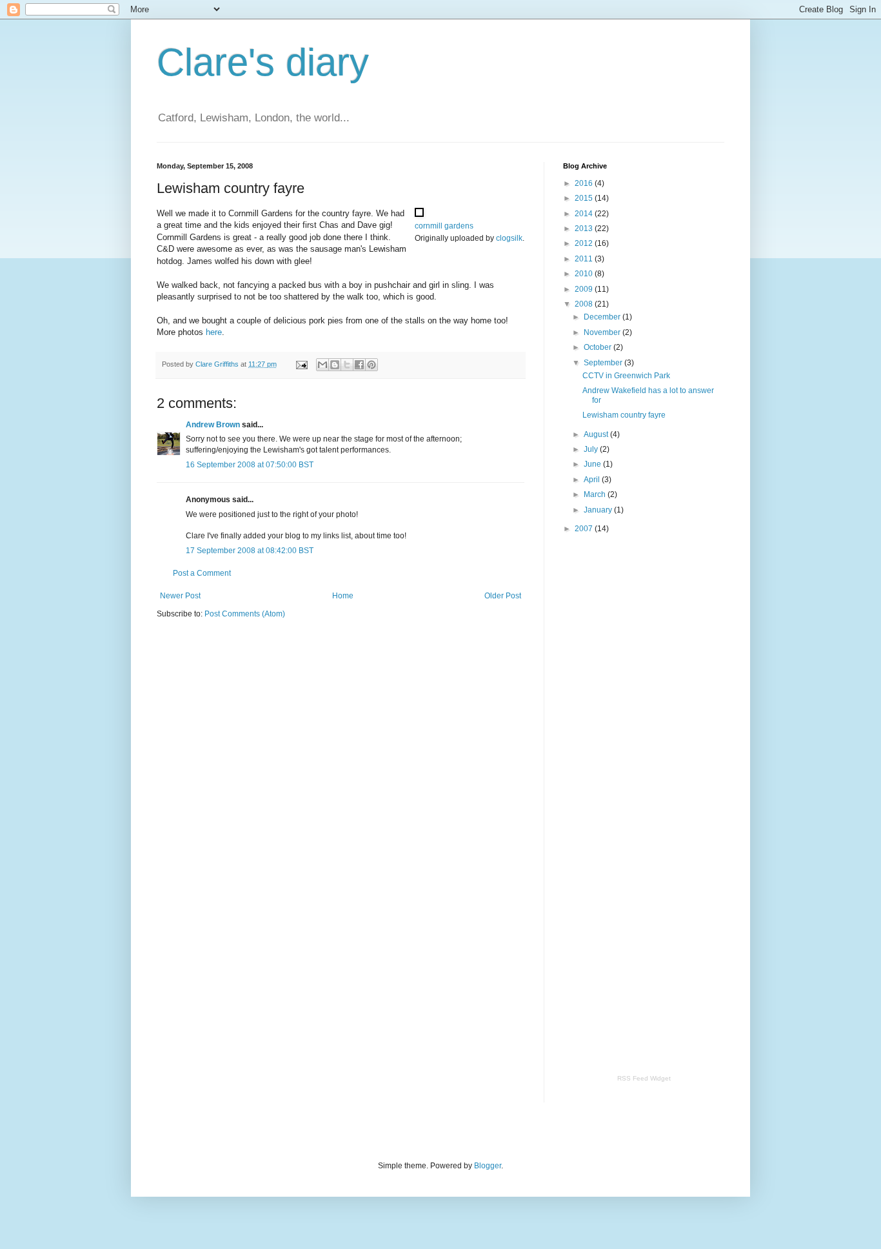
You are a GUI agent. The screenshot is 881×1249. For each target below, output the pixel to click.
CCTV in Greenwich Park (626, 375)
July (592, 449)
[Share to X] (347, 364)
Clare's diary (263, 62)
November (603, 332)
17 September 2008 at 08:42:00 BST (249, 550)
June (593, 464)
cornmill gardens (444, 225)
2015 (585, 198)
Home (342, 595)
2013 (585, 228)
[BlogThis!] (334, 364)
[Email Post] (301, 364)
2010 (585, 273)
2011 (585, 258)
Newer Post (180, 595)
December (603, 316)
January (599, 509)
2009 (585, 289)
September (604, 362)
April (593, 479)
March (596, 494)
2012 (585, 243)
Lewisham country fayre (624, 415)
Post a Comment (202, 573)
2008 (585, 304)
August (597, 434)
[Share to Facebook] (359, 364)
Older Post (502, 595)
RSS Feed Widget (644, 1078)
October (598, 347)
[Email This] (322, 364)
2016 (585, 183)
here (214, 332)
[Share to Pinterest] (371, 364)
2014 (585, 213)
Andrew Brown (213, 424)
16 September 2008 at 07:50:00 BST (249, 464)
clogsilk (509, 238)
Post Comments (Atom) (244, 613)
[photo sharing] (419, 214)
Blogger (487, 1165)
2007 (585, 528)
